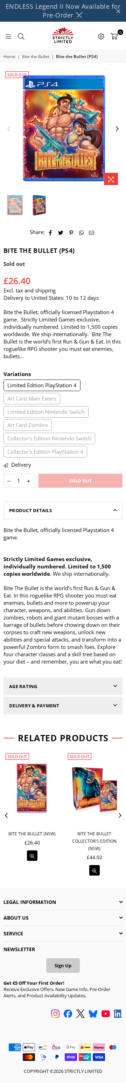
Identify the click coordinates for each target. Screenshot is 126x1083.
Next (117, 129)
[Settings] (101, 35)
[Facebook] (68, 1014)
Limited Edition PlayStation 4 (42, 385)
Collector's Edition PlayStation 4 (45, 451)
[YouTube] (106, 1014)
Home (9, 56)
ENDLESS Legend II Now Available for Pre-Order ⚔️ (63, 10)
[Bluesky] (93, 1014)
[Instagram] (55, 1014)
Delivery (20, 464)
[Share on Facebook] (50, 232)
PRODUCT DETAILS (30, 510)
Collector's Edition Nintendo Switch (49, 438)
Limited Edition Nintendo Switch (46, 411)
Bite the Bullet (35, 56)
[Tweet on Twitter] (61, 232)
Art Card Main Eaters (31, 398)
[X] (80, 1014)
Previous (9, 129)
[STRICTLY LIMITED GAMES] (62, 35)
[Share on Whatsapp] (81, 232)
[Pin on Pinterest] (71, 232)
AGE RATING (23, 686)
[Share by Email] (91, 232)
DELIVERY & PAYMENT (34, 705)
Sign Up (63, 965)
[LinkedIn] (118, 1014)
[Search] (21, 35)
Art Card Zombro (27, 425)
